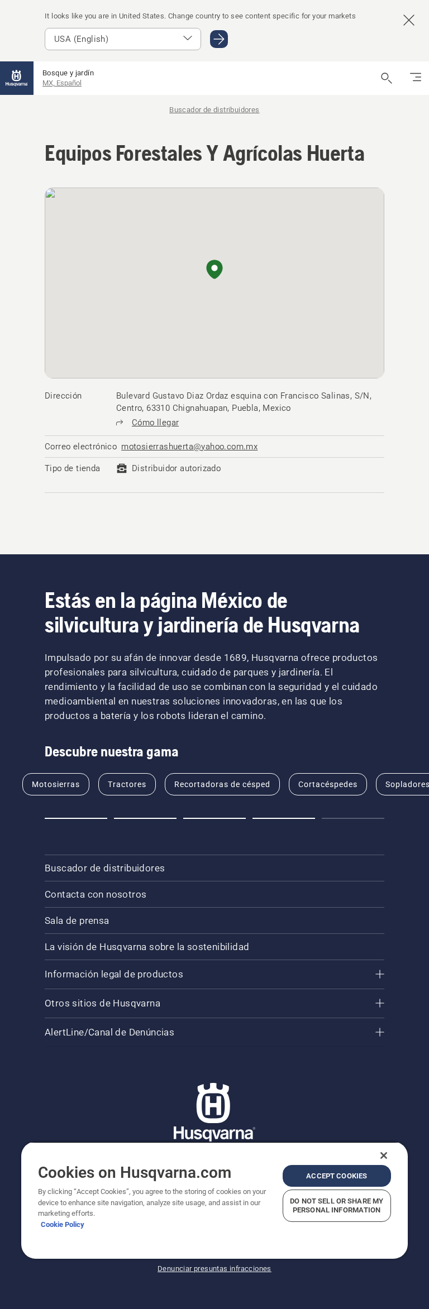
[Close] (383, 1155)
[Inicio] (17, 78)
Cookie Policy (62, 1224)
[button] (214, 270)
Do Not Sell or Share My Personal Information (336, 1205)
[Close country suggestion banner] (409, 20)
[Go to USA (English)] (219, 39)
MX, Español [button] (62, 83)
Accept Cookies (336, 1176)
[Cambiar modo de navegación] (415, 78)
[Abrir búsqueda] (386, 78)
